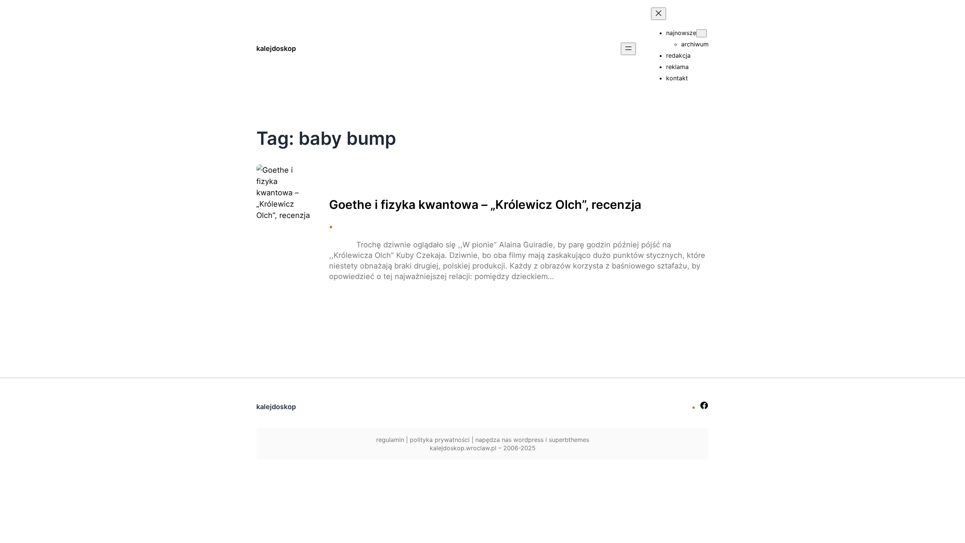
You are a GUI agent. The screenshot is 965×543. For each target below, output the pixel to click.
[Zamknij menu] (658, 14)
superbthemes (569, 439)
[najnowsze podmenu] (701, 33)
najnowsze (681, 33)
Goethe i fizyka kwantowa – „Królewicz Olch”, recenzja (485, 205)
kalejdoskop (276, 48)
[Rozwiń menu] (628, 49)
